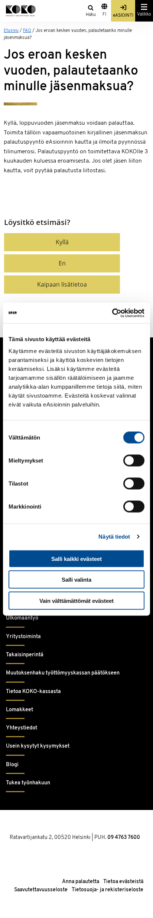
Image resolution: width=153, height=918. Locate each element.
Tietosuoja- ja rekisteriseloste (107, 890)
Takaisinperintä (24, 655)
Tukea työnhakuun (28, 783)
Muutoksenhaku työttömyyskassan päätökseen (63, 673)
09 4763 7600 (123, 837)
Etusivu (11, 31)
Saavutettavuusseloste (41, 890)
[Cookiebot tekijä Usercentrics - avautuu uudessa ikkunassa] (111, 313)
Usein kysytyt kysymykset (37, 746)
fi (104, 14)
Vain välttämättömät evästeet (76, 600)
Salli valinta (76, 579)
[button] (62, 242)
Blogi (12, 765)
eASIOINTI (123, 15)
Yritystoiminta (23, 637)
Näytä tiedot (114, 536)
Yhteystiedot (21, 728)
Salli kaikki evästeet (76, 558)
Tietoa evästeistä (123, 882)
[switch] (133, 460)
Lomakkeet (19, 710)
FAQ (27, 31)
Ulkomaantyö (22, 618)
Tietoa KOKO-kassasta (33, 692)
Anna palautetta (80, 882)
